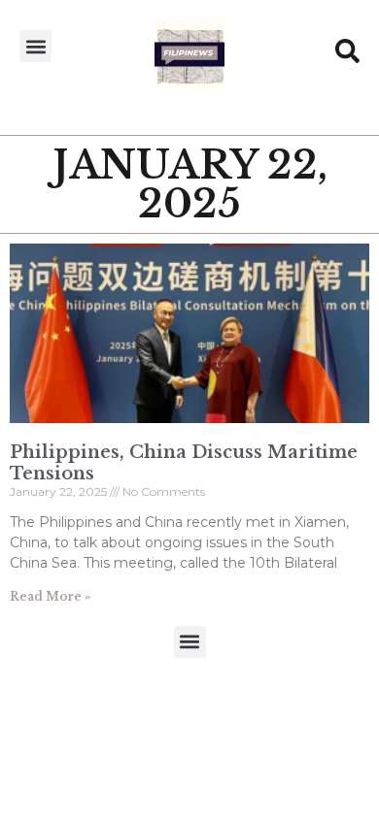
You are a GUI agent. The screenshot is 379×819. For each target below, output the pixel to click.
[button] (35, 46)
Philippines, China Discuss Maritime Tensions (184, 463)
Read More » (50, 596)
